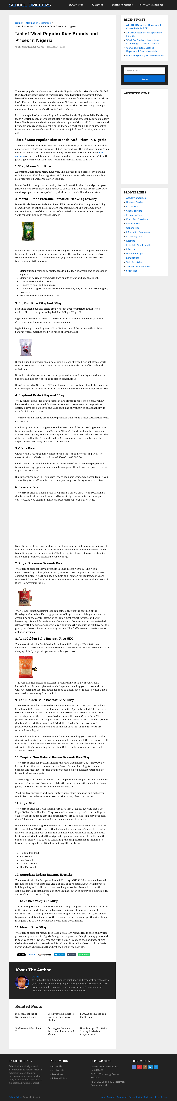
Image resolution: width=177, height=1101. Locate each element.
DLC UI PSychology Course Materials (145, 55)
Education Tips (76, 5)
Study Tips (131, 270)
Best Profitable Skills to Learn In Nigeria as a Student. (61, 1016)
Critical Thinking (134, 211)
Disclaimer (57, 1074)
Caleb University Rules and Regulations (104, 1068)
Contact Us (58, 1070)
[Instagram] (145, 1067)
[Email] (156, 1067)
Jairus (35, 976)
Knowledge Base (135, 236)
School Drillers (30, 5)
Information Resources (151, 5)
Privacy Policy (59, 1078)
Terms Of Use (161, 1097)
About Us (57, 1066)
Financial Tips (133, 223)
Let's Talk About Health (138, 245)
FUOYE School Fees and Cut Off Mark (93, 1015)
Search (145, 79)
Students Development (138, 266)
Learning (130, 240)
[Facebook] (134, 1067)
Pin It (32, 954)
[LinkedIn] (150, 1067)
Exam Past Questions (122, 5)
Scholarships (132, 258)
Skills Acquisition (134, 262)
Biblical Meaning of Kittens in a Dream (26, 1015)
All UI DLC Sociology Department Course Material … (108, 1083)
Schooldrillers (16, 1066)
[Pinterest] (139, 1067)
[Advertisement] (62, 70)
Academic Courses (136, 198)
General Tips (132, 228)
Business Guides (134, 202)
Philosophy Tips (134, 253)
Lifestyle (131, 249)
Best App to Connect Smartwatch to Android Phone (61, 1031)
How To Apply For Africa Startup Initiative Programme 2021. (93, 1031)
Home (102, 1097)
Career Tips (97, 5)
